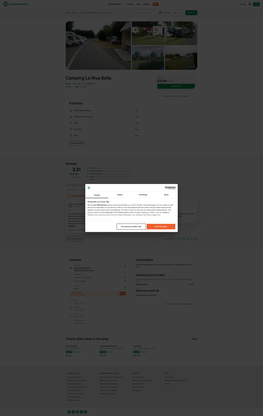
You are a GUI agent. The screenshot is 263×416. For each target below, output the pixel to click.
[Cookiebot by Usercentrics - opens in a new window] (166, 188)
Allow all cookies (161, 226)
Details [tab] (119, 195)
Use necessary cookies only (131, 226)
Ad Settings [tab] (143, 195)
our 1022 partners (100, 205)
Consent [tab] (97, 195)
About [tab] (166, 195)
